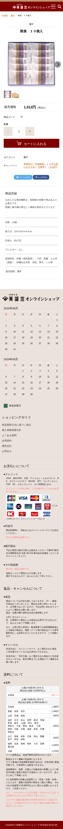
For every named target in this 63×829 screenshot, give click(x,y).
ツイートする (24, 177)
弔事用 (41, 167)
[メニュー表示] (53, 6)
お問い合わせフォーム (16, 617)
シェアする (42, 177)
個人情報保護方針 (11, 430)
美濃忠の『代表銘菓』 (35, 164)
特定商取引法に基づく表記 (16, 424)
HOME (5, 15)
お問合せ (7, 451)
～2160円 (52, 167)
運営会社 (7, 446)
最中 (13, 15)
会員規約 (7, 440)
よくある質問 (9, 435)
